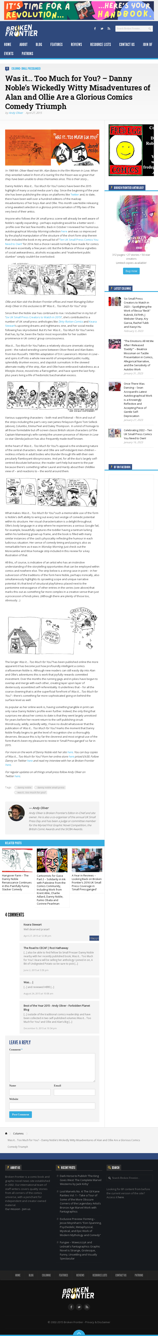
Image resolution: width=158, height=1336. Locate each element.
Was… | (29, 982)
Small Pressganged (31, 69)
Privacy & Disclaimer (97, 1322)
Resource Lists (100, 44)
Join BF (147, 44)
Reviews (76, 44)
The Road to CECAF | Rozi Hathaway (46, 948)
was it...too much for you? (31, 792)
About (24, 44)
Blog (39, 44)
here (64, 231)
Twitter (75, 194)
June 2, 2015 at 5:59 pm (36, 970)
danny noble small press (50, 787)
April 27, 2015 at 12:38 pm (37, 935)
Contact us (127, 44)
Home (7, 44)
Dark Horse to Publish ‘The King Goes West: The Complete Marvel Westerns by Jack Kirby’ (80, 1180)
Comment (16, 1049)
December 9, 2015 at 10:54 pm (40, 1028)
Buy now (131, 271)
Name (12, 1085)
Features (56, 44)
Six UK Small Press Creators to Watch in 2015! (34, 317)
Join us (26, 1209)
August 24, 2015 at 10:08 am (38, 993)
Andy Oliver (16, 113)
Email (57, 1085)
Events (9, 53)
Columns (16, 69)
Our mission (12, 1209)
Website (13, 1099)
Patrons (27, 53)
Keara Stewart (33, 924)
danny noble (24, 787)
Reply (94, 938)
